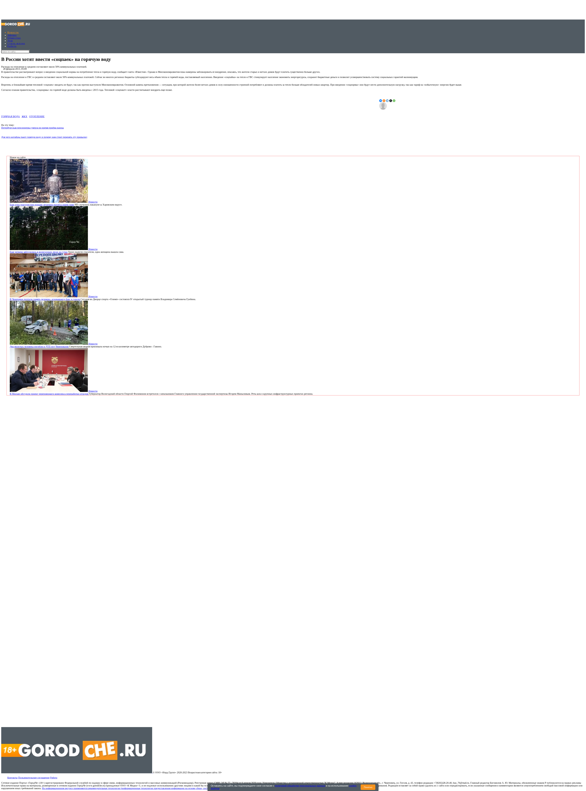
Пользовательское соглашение (34, 777)
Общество (14, 38)
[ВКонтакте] (380, 100)
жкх (24, 116)
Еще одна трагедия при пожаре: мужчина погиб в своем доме (42, 204)
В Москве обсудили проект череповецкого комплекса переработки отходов (49, 394)
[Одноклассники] (384, 100)
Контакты (12, 777)
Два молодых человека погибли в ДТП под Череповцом (39, 346)
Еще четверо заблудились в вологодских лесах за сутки (39, 252)
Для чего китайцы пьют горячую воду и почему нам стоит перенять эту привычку (44, 137)
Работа (11, 46)
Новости (13, 32)
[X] (390, 100)
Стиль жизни (16, 43)
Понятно (368, 787)
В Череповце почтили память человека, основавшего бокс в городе (45, 299)
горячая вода (10, 116)
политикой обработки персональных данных (300, 785)
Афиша (12, 35)
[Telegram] (387, 100)
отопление (37, 116)
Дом (10, 40)
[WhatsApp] (394, 100)
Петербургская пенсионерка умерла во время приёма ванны (32, 127)
